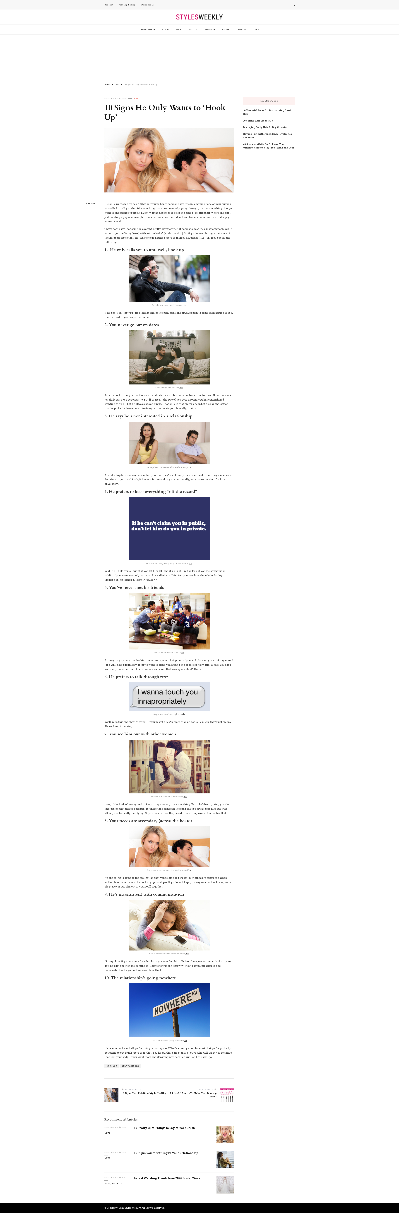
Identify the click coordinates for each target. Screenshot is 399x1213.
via (184, 305)
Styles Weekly (132, 1207)
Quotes (242, 29)
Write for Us (148, 5)
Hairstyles (146, 29)
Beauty (208, 29)
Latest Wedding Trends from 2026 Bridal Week (167, 1178)
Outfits (192, 29)
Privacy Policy (127, 5)
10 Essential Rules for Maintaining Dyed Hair (267, 112)
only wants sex (130, 1066)
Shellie (90, 203)
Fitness (226, 29)
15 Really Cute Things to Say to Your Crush (164, 1128)
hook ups (112, 1066)
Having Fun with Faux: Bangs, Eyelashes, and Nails (267, 135)
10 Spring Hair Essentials (258, 120)
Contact (108, 5)
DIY (164, 29)
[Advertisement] (199, 58)
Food (178, 29)
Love (256, 29)
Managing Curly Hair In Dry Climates (265, 127)
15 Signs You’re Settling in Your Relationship (166, 1153)
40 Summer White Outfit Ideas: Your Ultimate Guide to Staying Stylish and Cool (268, 146)
